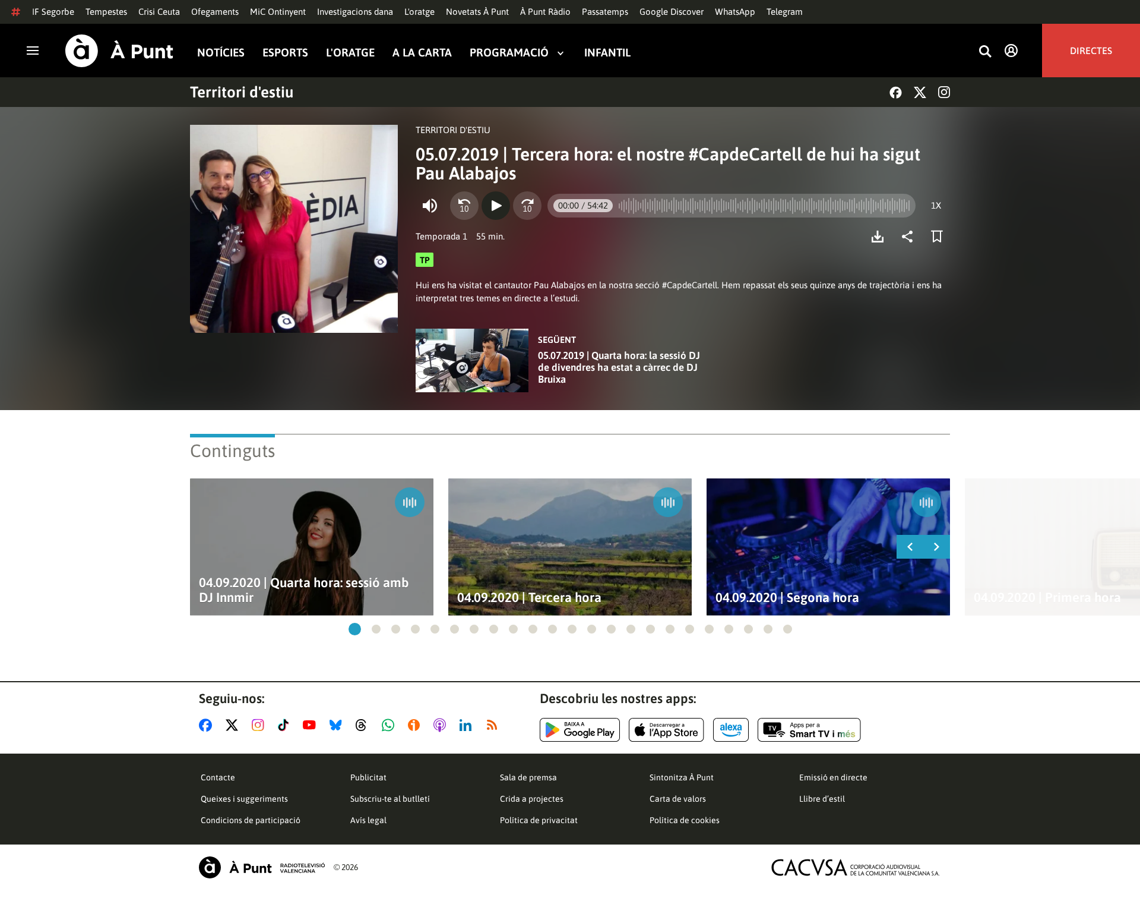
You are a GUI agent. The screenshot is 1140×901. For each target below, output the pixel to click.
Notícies (221, 52)
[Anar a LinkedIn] (468, 725)
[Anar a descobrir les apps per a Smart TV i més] (809, 730)
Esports (285, 52)
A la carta (422, 52)
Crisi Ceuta (159, 12)
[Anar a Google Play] (580, 730)
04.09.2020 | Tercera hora (529, 597)
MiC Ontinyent (278, 12)
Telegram (785, 12)
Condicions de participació (250, 820)
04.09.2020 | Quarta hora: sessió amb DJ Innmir (304, 590)
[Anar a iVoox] (416, 725)
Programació (509, 52)
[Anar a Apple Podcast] (442, 725)
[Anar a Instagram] (260, 725)
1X (936, 205)
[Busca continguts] (985, 52)
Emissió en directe (833, 777)
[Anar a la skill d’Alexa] (731, 730)
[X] (920, 92)
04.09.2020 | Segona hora (787, 597)
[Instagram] (944, 92)
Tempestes (106, 12)
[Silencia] (430, 205)
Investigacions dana (355, 12)
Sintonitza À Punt (682, 777)
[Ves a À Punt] (119, 50)
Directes (1091, 50)
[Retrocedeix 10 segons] (464, 205)
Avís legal (368, 820)
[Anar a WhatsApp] (390, 725)
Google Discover (671, 12)
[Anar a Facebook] (208, 725)
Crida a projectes (531, 799)
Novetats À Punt (477, 12)
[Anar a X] (234, 725)
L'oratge (419, 12)
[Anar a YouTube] (312, 725)
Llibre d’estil (822, 799)
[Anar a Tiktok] (286, 725)
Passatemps (605, 12)
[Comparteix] (910, 236)
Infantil (607, 52)
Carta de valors (678, 799)
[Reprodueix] (496, 205)
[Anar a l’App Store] (666, 730)
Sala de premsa (528, 777)
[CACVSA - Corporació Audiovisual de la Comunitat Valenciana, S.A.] (855, 867)
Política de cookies (685, 820)
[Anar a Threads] (364, 725)
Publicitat (368, 777)
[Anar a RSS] (494, 725)
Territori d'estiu (241, 92)
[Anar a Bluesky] (338, 725)
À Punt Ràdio (545, 12)
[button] (355, 629)
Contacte (218, 777)
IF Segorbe (53, 12)
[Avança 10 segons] (527, 205)
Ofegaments (215, 12)
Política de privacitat (539, 820)
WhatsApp (735, 12)
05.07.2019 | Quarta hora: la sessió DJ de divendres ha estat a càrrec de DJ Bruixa (619, 367)
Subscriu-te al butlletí (390, 799)
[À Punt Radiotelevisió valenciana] (262, 867)
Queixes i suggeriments (244, 799)
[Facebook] (895, 92)
